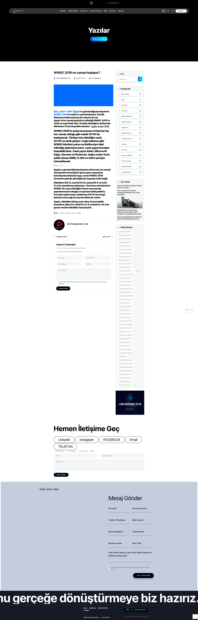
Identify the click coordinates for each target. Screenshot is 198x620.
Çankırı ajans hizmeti (125, 374)
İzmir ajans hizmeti (124, 385)
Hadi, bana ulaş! (49, 489)
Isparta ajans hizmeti (125, 299)
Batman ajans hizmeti (125, 249)
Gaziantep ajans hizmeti (126, 288)
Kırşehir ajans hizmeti (125, 328)
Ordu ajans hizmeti (124, 342)
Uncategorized (126, 172)
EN (168, 11)
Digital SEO (125, 127)
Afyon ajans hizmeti (125, 231)
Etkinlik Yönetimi (127, 138)
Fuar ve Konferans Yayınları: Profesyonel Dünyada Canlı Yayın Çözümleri (128, 192)
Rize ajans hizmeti (124, 345)
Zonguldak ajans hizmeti (126, 367)
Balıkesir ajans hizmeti (125, 242)
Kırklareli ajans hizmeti (126, 324)
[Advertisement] (83, 95)
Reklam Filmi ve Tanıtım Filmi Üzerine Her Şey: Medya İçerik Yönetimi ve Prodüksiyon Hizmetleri (129, 212)
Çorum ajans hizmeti (125, 377)
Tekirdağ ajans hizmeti (125, 360)
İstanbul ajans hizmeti (125, 381)
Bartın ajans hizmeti (125, 246)
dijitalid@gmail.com (63, 78)
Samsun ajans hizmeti (125, 353)
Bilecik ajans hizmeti (125, 256)
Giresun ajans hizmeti (125, 292)
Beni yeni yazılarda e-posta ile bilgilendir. (70, 251)
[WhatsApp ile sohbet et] (189, 309)
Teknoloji (124, 150)
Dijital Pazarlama (126, 133)
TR (163, 11)
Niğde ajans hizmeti (125, 338)
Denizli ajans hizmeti (125, 271)
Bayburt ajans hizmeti (125, 253)
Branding (124, 105)
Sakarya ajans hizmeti (125, 349)
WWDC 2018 (60, 114)
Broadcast (125, 111)
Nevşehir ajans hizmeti (125, 335)
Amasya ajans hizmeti (125, 235)
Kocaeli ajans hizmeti (125, 313)
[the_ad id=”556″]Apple (67, 111)
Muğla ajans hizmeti (125, 331)
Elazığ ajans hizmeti (125, 285)
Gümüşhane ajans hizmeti (126, 295)
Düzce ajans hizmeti (125, 278)
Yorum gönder (63, 288)
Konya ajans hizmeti (125, 317)
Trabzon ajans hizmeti (125, 363)
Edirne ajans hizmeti (125, 281)
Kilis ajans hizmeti (124, 310)
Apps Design (125, 94)
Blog (123, 99)
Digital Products (126, 122)
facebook (62, 213)
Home (95, 39)
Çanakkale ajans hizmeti (126, 370)
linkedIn (79, 213)
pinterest (73, 213)
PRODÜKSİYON (126, 166)
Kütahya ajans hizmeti (125, 320)
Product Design (126, 161)
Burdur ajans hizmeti (125, 263)
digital (137, 271)
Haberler (124, 144)
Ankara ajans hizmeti (125, 238)
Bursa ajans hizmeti (125, 267)
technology (122, 356)
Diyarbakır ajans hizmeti (126, 274)
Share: (56, 213)
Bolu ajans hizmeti (124, 260)
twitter (68, 213)
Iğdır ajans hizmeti (124, 303)
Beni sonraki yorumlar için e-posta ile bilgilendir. (72, 248)
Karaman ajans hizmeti (125, 306)
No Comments (96, 78)
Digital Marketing (127, 116)
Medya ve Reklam (127, 155)
